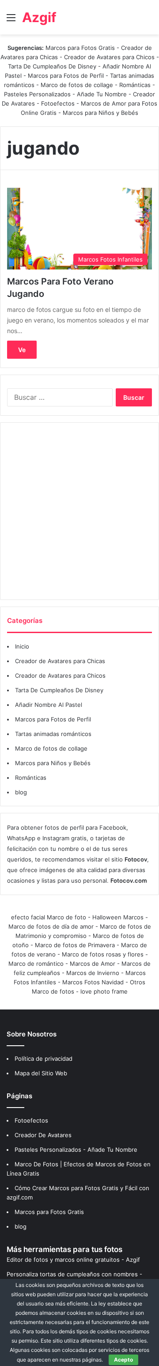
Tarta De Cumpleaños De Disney (52, 66)
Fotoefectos (58, 103)
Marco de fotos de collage (78, 84)
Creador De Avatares (43, 1134)
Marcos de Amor (92, 963)
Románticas (135, 84)
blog (21, 792)
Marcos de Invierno (92, 972)
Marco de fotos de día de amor (51, 926)
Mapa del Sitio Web (41, 1073)
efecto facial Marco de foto (48, 917)
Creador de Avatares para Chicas (60, 660)
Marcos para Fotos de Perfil (67, 75)
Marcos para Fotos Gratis (80, 47)
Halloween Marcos (118, 917)
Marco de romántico (36, 963)
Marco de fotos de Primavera (75, 945)
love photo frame (104, 991)
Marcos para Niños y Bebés (100, 112)
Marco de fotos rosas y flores (103, 954)
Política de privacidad (43, 1058)
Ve (22, 349)
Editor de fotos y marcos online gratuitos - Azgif (73, 1259)
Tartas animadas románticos (53, 733)
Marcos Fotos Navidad (93, 982)
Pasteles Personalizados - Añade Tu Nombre (65, 94)
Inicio (22, 646)
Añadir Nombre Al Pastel (48, 704)
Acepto (123, 1359)
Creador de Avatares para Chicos (109, 57)
